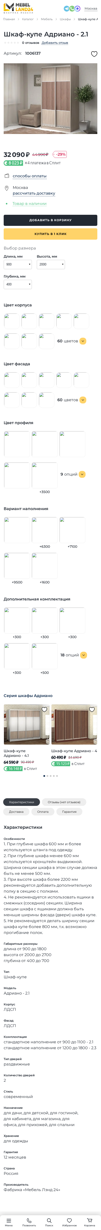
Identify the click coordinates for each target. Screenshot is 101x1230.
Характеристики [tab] (21, 802)
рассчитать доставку (34, 193)
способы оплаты (30, 176)
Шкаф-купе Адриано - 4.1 (16, 753)
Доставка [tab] (16, 812)
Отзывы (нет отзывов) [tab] (64, 802)
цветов (67, 341)
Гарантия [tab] (69, 812)
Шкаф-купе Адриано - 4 (74, 750)
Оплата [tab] (43, 812)
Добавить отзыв (55, 43)
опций (69, 474)
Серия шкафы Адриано (28, 695)
